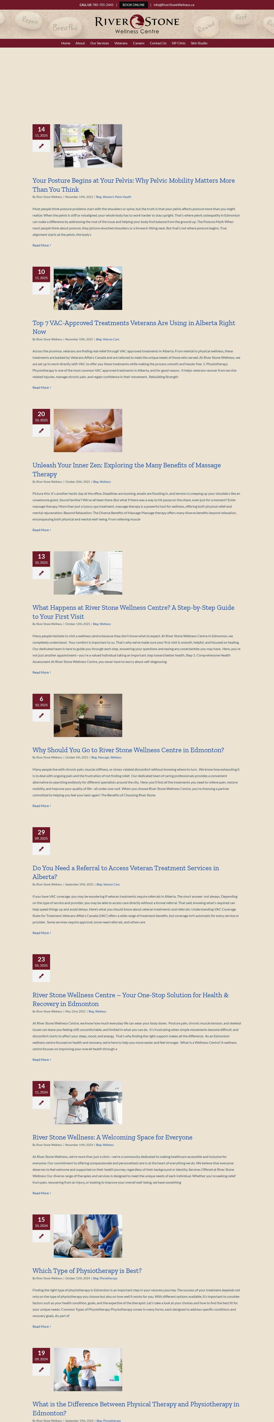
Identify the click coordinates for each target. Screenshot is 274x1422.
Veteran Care (111, 339)
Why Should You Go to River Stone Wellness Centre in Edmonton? (128, 750)
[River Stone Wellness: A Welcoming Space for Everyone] (88, 1102)
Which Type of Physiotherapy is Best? (87, 1270)
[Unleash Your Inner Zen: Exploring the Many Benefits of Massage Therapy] (88, 430)
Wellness (105, 481)
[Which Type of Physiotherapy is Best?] (88, 1236)
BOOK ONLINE (134, 5)
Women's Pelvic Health (117, 197)
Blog (98, 197)
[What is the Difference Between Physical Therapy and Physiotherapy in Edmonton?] (88, 1369)
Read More (41, 245)
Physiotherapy (109, 1278)
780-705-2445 (103, 5)
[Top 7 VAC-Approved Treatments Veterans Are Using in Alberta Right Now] (88, 288)
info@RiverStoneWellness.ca (174, 5)
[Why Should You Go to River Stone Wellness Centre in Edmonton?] (88, 715)
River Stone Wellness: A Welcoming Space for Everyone (112, 1137)
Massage (103, 757)
